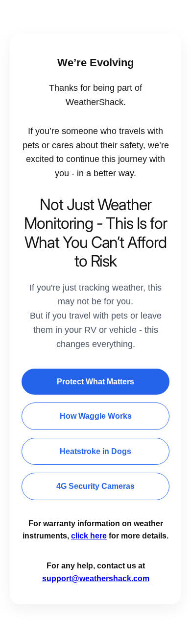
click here (89, 536)
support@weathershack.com (95, 578)
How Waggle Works (96, 416)
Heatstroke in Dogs (95, 451)
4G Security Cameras (95, 486)
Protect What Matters (95, 381)
